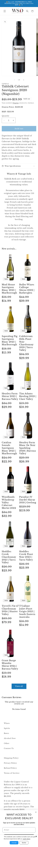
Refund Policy (10, 768)
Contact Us (9, 748)
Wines (7, 723)
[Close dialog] (36, 812)
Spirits (7, 728)
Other (6, 743)
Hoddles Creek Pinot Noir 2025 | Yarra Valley (26, 555)
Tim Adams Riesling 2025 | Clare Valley (27, 396)
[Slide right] (24, 80)
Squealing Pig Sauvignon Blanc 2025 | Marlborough (9, 340)
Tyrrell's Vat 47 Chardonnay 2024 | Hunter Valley (10, 610)
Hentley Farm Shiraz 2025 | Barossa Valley (10, 396)
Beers (6, 733)
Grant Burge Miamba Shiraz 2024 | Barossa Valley (10, 664)
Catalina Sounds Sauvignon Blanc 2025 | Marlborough (9, 448)
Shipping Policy (11, 758)
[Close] (36, 836)
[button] (4, 11)
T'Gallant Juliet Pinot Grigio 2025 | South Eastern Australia (27, 611)
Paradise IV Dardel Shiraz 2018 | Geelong (27, 500)
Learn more (26, 839)
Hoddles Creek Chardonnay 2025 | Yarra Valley (9, 557)
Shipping (15, 103)
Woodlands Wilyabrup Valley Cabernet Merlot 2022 (9, 502)
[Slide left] (14, 80)
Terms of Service (11, 773)
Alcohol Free (10, 738)
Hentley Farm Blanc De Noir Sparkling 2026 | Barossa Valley (27, 448)
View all (19, 686)
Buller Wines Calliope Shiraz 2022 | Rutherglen (26, 288)
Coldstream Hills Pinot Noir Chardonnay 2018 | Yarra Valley (26, 343)
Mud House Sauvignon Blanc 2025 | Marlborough (9, 288)
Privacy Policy (10, 763)
